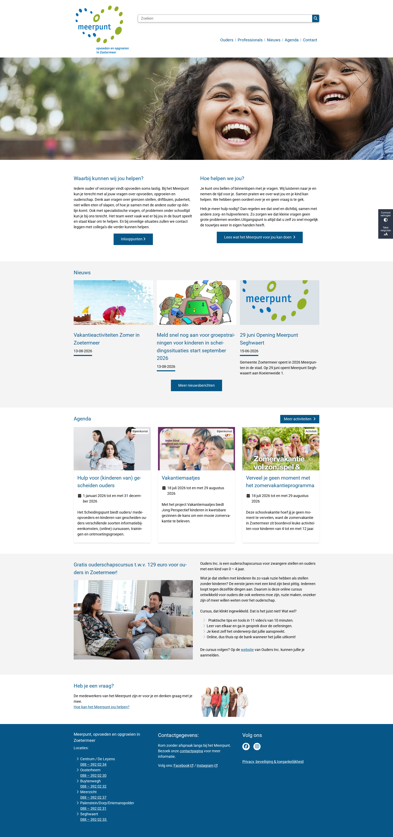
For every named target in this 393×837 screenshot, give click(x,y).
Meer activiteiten (297, 419)
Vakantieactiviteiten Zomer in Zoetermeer (107, 339)
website (247, 649)
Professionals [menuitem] (250, 39)
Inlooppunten (131, 239)
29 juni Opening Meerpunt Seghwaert (269, 339)
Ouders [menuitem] (226, 39)
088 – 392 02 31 (93, 808)
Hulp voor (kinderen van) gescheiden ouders (109, 482)
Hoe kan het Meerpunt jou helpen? (102, 707)
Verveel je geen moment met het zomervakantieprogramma (280, 482)
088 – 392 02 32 (93, 786)
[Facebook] (246, 746)
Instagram (205, 765)
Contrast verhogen (386, 214)
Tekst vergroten (386, 229)
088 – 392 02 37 (93, 797)
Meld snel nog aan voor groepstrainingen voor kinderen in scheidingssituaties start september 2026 (196, 346)
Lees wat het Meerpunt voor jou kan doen (258, 237)
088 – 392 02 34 (93, 764)
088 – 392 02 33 (93, 819)
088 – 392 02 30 (93, 775)
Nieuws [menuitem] (273, 39)
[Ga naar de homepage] (102, 29)
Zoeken (315, 18)
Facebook (182, 765)
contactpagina (191, 751)
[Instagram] (257, 746)
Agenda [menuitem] (292, 39)
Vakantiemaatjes (181, 478)
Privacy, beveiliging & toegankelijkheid (273, 761)
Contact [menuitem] (310, 39)
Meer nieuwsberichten (196, 385)
